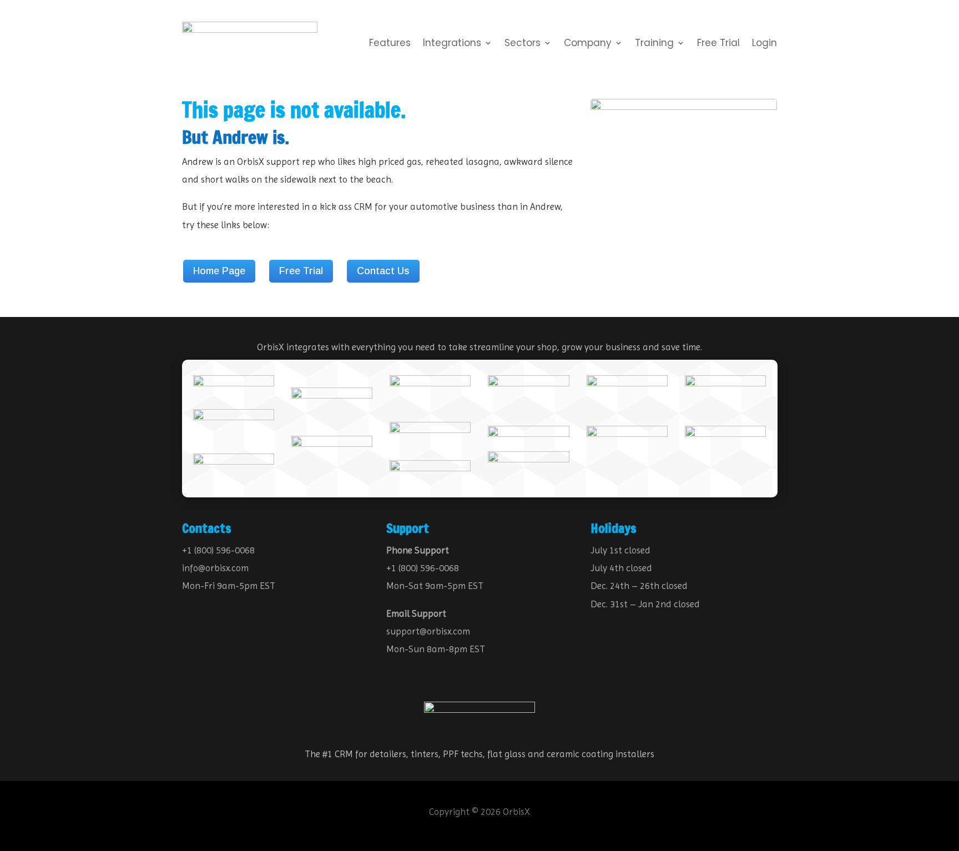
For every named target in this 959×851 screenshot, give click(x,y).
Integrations (452, 44)
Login (764, 44)
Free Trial (718, 44)
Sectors (522, 44)
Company (588, 44)
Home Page (219, 270)
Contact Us (383, 270)
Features (390, 44)
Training (654, 44)
